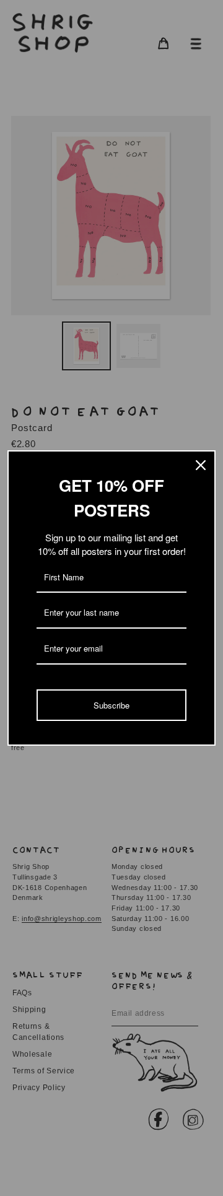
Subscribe (111, 705)
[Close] (201, 465)
